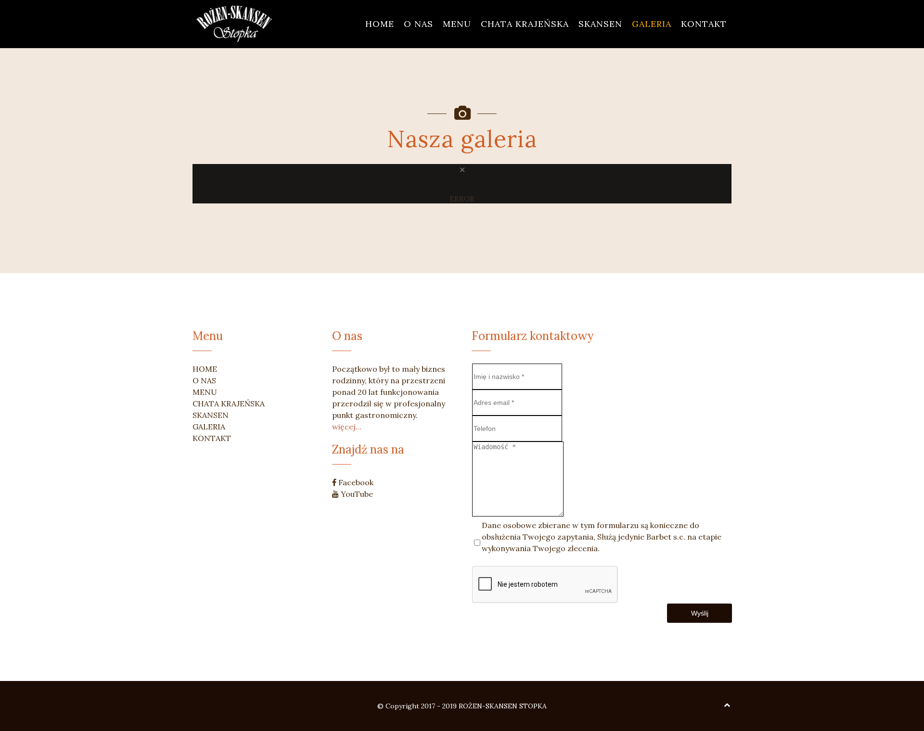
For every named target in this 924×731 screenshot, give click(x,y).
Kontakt (704, 23)
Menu (457, 23)
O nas (418, 23)
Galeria (651, 23)
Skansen (600, 23)
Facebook (354, 482)
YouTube (356, 494)
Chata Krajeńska (525, 23)
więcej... (346, 426)
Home (379, 23)
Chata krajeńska (228, 403)
